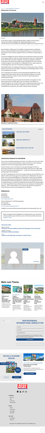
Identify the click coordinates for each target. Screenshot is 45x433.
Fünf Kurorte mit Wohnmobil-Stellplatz (10, 232)
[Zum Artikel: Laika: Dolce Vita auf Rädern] (8, 135)
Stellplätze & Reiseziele (6, 230)
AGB (10, 399)
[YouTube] (20, 392)
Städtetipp (36, 294)
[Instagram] (23, 392)
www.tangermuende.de (7, 199)
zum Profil (36, 261)
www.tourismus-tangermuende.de (10, 206)
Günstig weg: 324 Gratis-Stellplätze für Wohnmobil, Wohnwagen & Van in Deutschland (20, 228)
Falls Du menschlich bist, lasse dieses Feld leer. (28, 342)
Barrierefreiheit (13, 402)
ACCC (2, 234)
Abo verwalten (12, 409)
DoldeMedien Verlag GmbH (22, 423)
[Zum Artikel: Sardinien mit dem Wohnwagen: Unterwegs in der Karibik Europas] (6, 289)
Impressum (12, 397)
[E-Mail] (26, 392)
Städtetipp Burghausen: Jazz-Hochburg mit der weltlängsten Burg (38, 300)
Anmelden (30, 339)
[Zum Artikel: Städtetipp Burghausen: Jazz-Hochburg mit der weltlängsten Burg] (39, 289)
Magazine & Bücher (5, 227)
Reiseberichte (3, 8)
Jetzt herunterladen (30, 373)
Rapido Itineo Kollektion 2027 (23, 139)
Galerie (3, 294)
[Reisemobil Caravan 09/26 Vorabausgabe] (33, 357)
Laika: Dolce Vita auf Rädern (22, 132)
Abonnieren (16, 377)
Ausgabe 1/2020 (7, 217)
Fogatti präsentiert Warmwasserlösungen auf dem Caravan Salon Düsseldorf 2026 (17, 300)
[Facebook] (18, 392)
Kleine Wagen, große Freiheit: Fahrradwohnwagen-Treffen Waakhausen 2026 (28, 300)
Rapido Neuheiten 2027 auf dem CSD (24, 148)
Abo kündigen (12, 411)
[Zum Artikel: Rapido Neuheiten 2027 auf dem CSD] (8, 151)
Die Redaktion (12, 418)
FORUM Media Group (31, 423)
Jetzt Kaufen (6, 377)
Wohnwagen (25, 294)
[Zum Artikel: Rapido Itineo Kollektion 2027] (8, 143)
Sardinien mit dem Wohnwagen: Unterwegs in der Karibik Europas (16, 235)
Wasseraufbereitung (16, 294)
